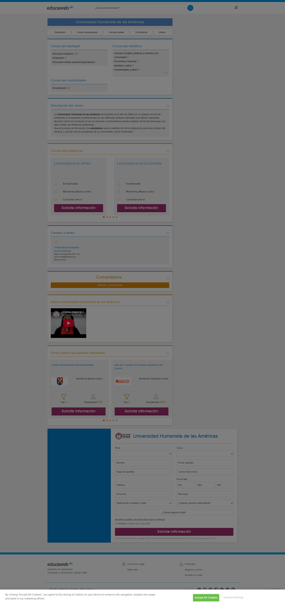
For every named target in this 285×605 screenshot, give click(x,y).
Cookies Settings (233, 597)
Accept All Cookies (206, 597)
